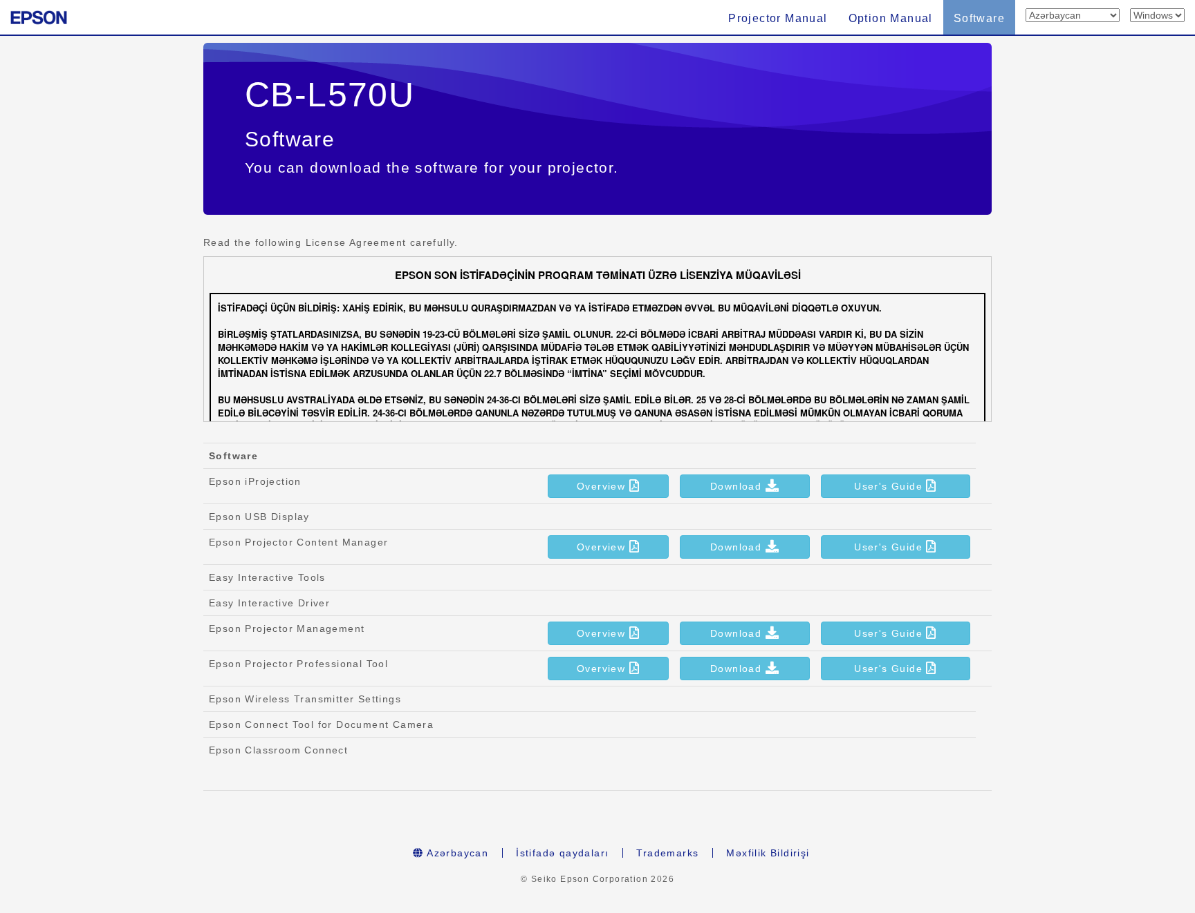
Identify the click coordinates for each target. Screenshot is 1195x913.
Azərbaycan (456, 852)
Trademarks (667, 852)
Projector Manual (777, 18)
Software (979, 18)
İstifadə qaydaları (562, 852)
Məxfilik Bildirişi (767, 852)
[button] (608, 486)
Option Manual (891, 18)
